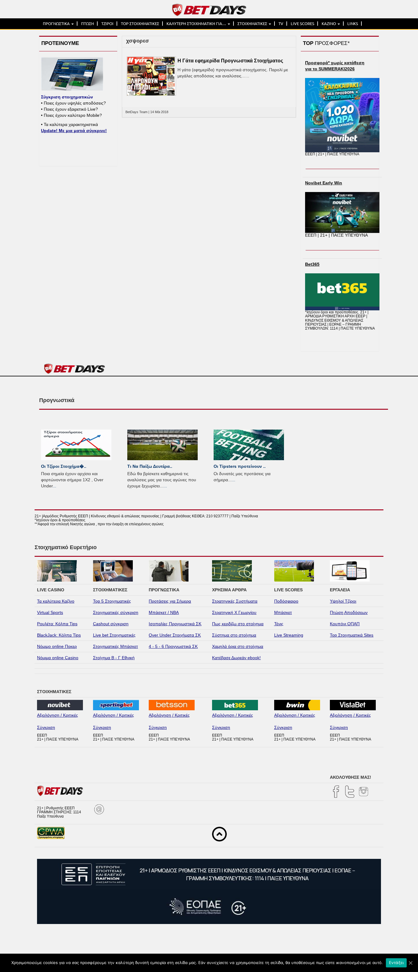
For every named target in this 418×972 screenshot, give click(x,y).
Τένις (278, 623)
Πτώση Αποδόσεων (349, 612)
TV (280, 23)
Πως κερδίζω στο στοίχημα (237, 623)
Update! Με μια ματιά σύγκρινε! (74, 130)
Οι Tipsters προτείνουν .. (240, 466)
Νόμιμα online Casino (57, 657)
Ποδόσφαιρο (286, 601)
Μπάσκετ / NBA (164, 612)
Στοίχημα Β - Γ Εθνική (114, 657)
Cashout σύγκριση (111, 623)
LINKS (352, 23)
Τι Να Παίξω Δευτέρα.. (149, 466)
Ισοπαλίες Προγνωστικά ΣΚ (175, 623)
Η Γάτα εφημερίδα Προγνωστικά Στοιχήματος (230, 60)
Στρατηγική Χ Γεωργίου (234, 612)
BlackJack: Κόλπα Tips (59, 635)
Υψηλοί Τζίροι (343, 601)
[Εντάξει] (410, 963)
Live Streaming (288, 635)
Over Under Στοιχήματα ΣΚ (175, 635)
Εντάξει (396, 962)
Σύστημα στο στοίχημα (234, 635)
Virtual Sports (50, 612)
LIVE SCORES (302, 23)
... (54, 485)
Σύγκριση (46, 727)
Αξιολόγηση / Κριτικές (57, 715)
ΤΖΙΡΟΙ (107, 23)
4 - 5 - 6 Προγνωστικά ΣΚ (173, 646)
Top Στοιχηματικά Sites (351, 635)
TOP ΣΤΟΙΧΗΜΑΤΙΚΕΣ (140, 23)
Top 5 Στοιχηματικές (112, 601)
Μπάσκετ (283, 612)
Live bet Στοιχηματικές (114, 635)
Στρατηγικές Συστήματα (234, 601)
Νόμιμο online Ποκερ (57, 646)
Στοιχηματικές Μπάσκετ (115, 646)
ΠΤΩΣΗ (87, 23)
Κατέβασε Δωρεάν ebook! (236, 657)
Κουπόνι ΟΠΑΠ (345, 623)
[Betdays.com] (209, 9)
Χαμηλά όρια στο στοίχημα (237, 646)
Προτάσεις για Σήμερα (170, 601)
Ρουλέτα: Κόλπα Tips (57, 623)
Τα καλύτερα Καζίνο (55, 601)
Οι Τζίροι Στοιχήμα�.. (63, 466)
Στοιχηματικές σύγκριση (115, 612)
